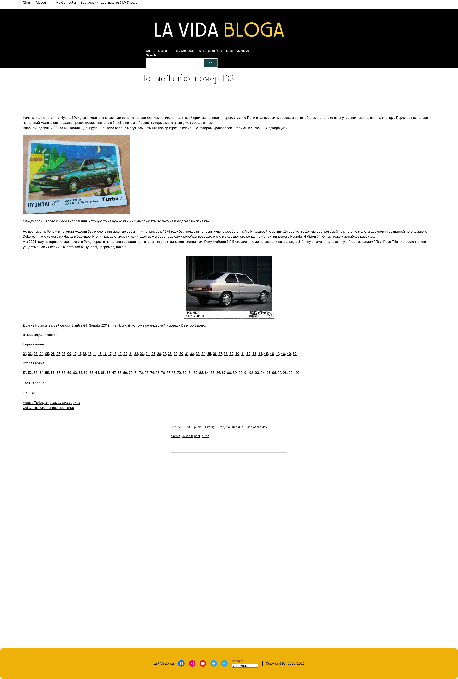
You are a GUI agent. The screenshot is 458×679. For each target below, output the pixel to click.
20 (125, 354)
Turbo (220, 427)
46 (272, 354)
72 (141, 372)
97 (279, 372)
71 (135, 372)
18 (114, 354)
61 (80, 372)
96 (274, 372)
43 (254, 354)
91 (245, 372)
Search (151, 55)
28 (170, 354)
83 (201, 372)
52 (30, 372)
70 (131, 372)
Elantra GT (79, 325)
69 (125, 372)
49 (289, 354)
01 (24, 354)
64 (97, 372)
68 (119, 372)
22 (136, 354)
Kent (197, 436)
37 (220, 354)
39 (231, 354)
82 (195, 372)
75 (157, 372)
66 (108, 372)
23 (142, 354)
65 (103, 372)
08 (63, 354)
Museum (42, 2)
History (210, 427)
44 (260, 354)
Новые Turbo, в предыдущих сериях (51, 403)
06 (53, 354)
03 (36, 354)
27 (164, 354)
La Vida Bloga (163, 663)
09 (69, 354)
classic (175, 436)
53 (36, 372)
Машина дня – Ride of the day (246, 427)
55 (47, 372)
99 (291, 372)
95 (268, 372)
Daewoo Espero (193, 325)
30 (181, 354)
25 (153, 354)
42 (248, 354)
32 (192, 354)
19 (120, 354)
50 (295, 354)
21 (130, 354)
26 (159, 354)
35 (209, 354)
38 (226, 354)
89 (235, 372)
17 (109, 354)
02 (30, 354)
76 (163, 372)
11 (79, 354)
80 (185, 372)
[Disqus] (229, 502)
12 (84, 354)
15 (100, 354)
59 (69, 372)
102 (32, 393)
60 (75, 372)
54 (41, 372)
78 (173, 372)
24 (148, 354)
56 (53, 372)
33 (198, 354)
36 (215, 354)
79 (179, 372)
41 (242, 354)
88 (229, 372)
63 (91, 372)
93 (257, 372)
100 (297, 372)
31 (186, 354)
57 (58, 372)
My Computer (66, 2)
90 (240, 372)
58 (63, 372)
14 (94, 354)
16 (105, 354)
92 (251, 372)
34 (203, 354)
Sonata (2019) (100, 325)
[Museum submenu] (51, 3)
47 (277, 354)
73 (146, 372)
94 (263, 372)
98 (285, 372)
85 (213, 372)
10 (74, 354)
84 (207, 372)
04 (41, 354)
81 (190, 372)
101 (25, 393)
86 (218, 372)
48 (283, 354)
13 (89, 354)
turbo (205, 436)
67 (114, 372)
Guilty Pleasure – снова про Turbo (48, 408)
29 (175, 354)
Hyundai (187, 436)
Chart (27, 2)
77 (168, 372)
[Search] (210, 63)
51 (24, 372)
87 (223, 372)
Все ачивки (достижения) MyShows (109, 2)
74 (152, 372)
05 (47, 354)
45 (266, 354)
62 (86, 372)
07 (58, 354)
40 (237, 354)
